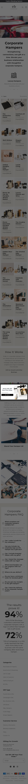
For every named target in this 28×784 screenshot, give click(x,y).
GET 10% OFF (7, 394)
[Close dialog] (26, 385)
